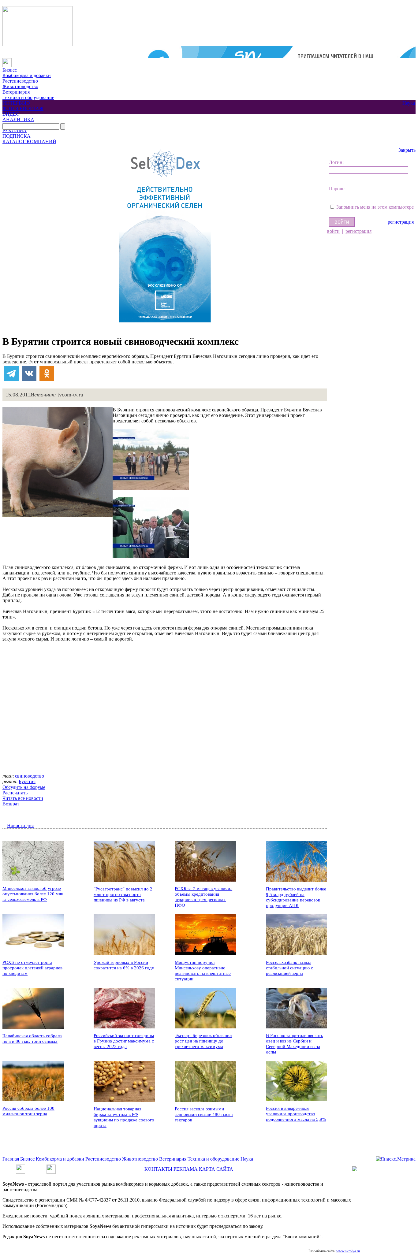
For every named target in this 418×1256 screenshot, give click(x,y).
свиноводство (29, 775)
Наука (408, 103)
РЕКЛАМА (14, 130)
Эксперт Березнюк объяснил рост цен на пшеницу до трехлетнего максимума (203, 1041)
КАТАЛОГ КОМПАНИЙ (29, 141)
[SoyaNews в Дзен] (51, 1167)
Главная (10, 1158)
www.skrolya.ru (348, 1251)
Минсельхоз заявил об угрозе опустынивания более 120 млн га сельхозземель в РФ (32, 894)
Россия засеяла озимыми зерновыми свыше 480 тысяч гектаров (204, 1114)
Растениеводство (20, 81)
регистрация (401, 222)
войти (333, 231)
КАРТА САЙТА (216, 1169)
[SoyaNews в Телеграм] (20, 1167)
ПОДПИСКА (16, 136)
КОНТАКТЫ (158, 1169)
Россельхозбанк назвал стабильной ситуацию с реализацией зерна (289, 968)
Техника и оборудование (28, 97)
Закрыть (407, 150)
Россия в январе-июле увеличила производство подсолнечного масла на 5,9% (296, 1114)
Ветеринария (16, 92)
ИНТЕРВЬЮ (16, 103)
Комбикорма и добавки (26, 75)
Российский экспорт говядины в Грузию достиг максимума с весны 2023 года (124, 1041)
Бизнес (9, 69)
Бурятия (27, 781)
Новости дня (20, 825)
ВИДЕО (11, 114)
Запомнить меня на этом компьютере (375, 207)
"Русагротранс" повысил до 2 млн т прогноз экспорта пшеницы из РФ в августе (123, 894)
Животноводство (20, 86)
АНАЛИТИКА (18, 119)
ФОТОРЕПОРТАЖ (22, 108)
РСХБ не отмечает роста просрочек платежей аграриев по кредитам (32, 968)
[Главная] (7, 60)
